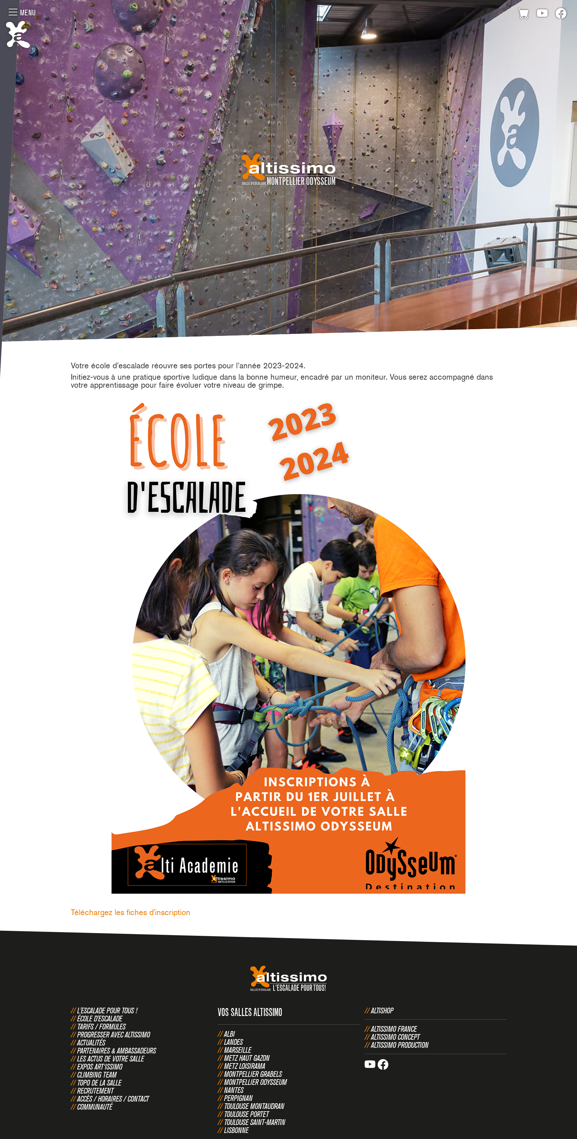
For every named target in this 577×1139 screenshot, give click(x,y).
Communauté (94, 1107)
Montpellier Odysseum (255, 1082)
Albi (229, 1034)
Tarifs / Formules (101, 1026)
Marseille (237, 1050)
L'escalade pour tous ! (107, 1010)
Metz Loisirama (244, 1066)
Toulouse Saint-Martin (254, 1122)
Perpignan (238, 1098)
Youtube (542, 14)
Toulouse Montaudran (254, 1106)
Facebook (561, 14)
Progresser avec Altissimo (113, 1034)
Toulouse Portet (246, 1114)
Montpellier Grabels (253, 1074)
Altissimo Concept (395, 1037)
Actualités (91, 1042)
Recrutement (95, 1091)
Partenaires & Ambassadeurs (116, 1050)
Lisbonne (236, 1130)
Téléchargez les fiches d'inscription (130, 912)
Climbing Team (97, 1074)
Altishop (382, 1010)
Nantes (233, 1090)
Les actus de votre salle (110, 1058)
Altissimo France (394, 1029)
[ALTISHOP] (524, 14)
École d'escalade (99, 1018)
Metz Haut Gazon (246, 1058)
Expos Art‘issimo (99, 1066)
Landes (233, 1042)
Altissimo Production (399, 1045)
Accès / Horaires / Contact (113, 1099)
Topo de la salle (99, 1083)
